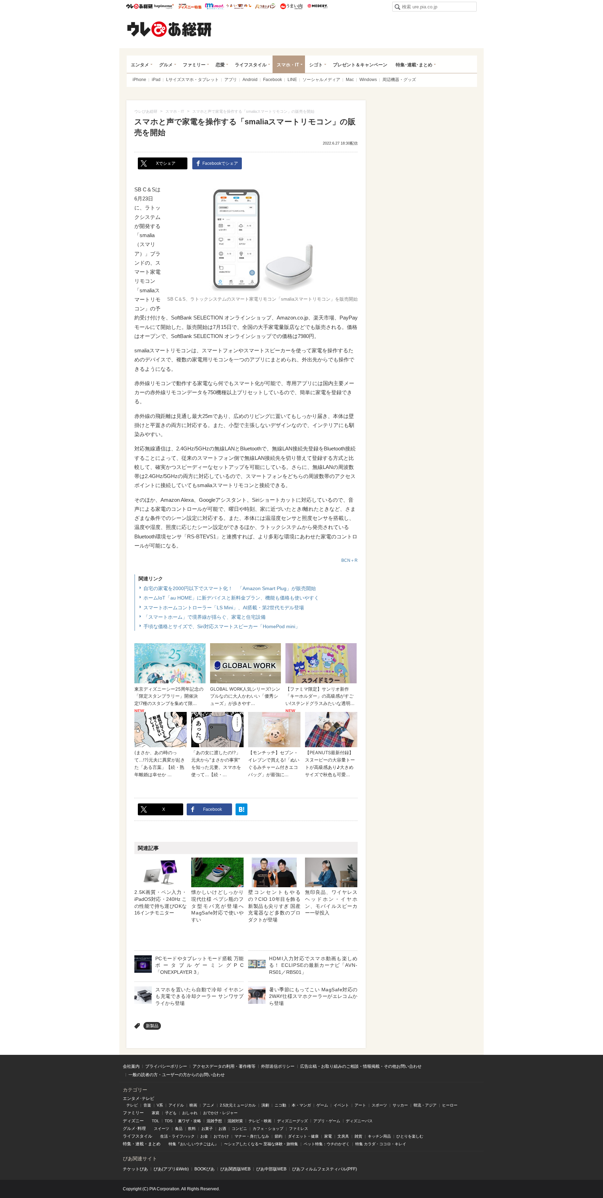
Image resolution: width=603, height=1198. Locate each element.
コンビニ (239, 1128)
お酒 (222, 1128)
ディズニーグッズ (292, 1121)
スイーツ (161, 1128)
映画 (193, 1105)
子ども (171, 1113)
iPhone (139, 79)
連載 (139, 1143)
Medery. (317, 6)
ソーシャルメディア (321, 79)
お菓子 (207, 1128)
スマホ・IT (288, 64)
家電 (328, 1136)
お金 (204, 1136)
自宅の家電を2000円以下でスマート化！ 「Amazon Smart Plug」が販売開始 (229, 588)
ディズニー (133, 1120)
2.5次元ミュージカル (238, 1105)
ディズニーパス (359, 1121)
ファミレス (298, 1128)
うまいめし (239, 6)
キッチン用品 (379, 1136)
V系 (160, 1105)
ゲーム (322, 1105)
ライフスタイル (251, 64)
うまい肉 (291, 6)
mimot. (214, 6)
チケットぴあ (135, 1169)
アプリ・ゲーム (326, 1121)
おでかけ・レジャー (220, 1113)
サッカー (400, 1105)
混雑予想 (214, 1121)
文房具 (343, 1136)
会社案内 (131, 1066)
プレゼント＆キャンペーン (360, 64)
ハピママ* (163, 6)
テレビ (132, 1105)
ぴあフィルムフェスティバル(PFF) (324, 1169)
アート (360, 1105)
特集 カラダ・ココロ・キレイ (380, 1144)
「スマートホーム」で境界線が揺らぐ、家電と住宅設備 (204, 617)
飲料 (192, 1128)
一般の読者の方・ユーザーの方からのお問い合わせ (176, 1074)
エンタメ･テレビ (138, 1098)
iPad (156, 79)
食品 (179, 1128)
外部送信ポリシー (278, 1066)
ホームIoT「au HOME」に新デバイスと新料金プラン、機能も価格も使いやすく (231, 598)
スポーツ (379, 1105)
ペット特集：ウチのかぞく (327, 1144)
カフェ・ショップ (268, 1128)
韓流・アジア (425, 1105)
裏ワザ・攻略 (189, 1121)
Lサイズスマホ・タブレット (192, 79)
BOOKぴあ (204, 1169)
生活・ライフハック (177, 1136)
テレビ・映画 (259, 1121)
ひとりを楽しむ (409, 1136)
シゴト (316, 64)
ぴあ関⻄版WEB (235, 1169)
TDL (155, 1121)
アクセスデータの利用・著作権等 (224, 1066)
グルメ (166, 64)
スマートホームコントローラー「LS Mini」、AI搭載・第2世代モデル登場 (223, 607)
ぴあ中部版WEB (271, 1169)
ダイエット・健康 (303, 1136)
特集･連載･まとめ (414, 64)
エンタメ (140, 64)
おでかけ (221, 1136)
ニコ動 (280, 1105)
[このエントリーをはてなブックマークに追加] (241, 809)
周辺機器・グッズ (399, 79)
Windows (368, 79)
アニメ (208, 1105)
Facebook (272, 79)
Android (250, 79)
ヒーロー (449, 1105)
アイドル (176, 1105)
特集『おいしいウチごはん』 (193, 1144)
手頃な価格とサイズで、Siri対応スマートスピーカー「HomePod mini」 (221, 626)
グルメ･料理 (134, 1128)
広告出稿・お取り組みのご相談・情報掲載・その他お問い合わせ (361, 1066)
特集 (127, 1143)
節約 (278, 1136)
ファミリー (194, 64)
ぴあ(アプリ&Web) (171, 1169)
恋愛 (220, 64)
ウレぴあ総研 (139, 6)
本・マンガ (301, 1105)
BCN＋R (349, 560)
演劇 (265, 1105)
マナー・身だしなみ (251, 1136)
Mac (350, 79)
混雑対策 (235, 1121)
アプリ (230, 79)
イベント (341, 1105)
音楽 (147, 1105)
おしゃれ (190, 1113)
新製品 (152, 1025)
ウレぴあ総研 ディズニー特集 (190, 6)
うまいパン (265, 6)
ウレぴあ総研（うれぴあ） (169, 29)
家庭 (155, 1113)
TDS (168, 1121)
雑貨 (358, 1136)
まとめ (154, 1143)
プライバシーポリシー (166, 1066)
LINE (292, 79)
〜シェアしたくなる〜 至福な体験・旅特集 (261, 1144)
